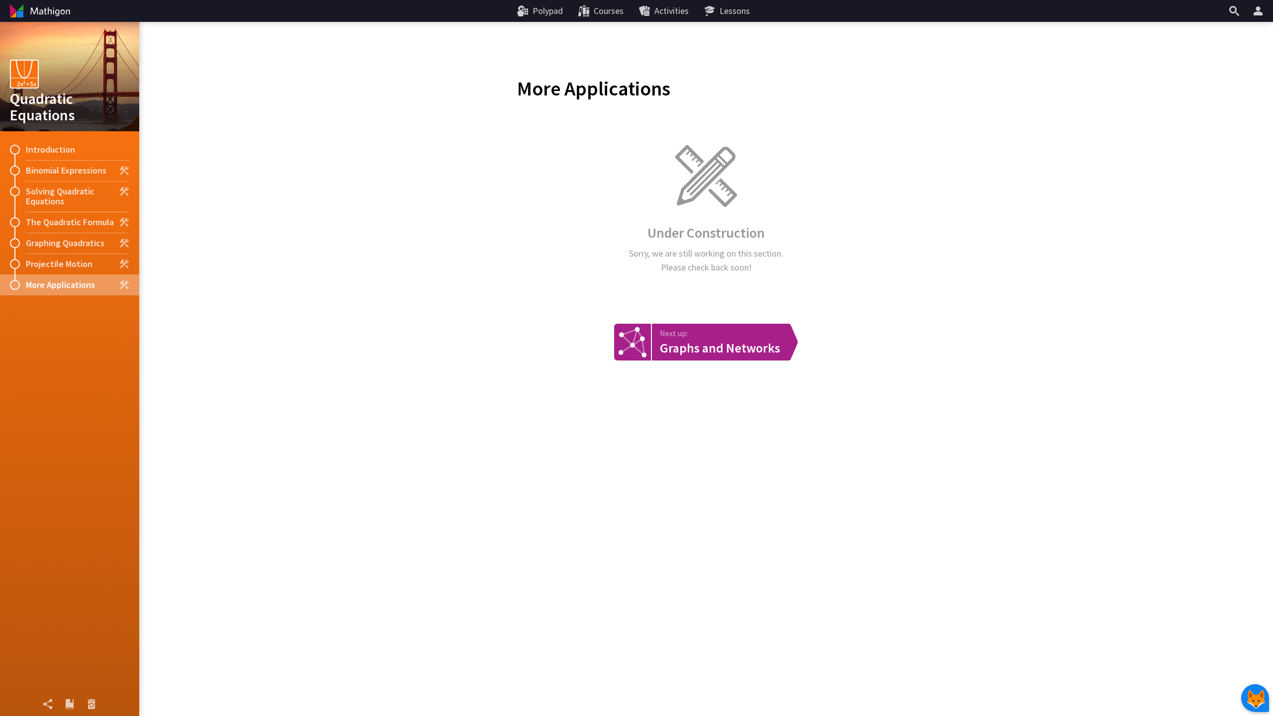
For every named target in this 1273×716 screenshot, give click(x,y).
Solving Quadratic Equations (60, 196)
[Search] (1234, 11)
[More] (1259, 11)
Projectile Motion (59, 263)
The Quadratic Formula (70, 222)
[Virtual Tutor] (1255, 698)
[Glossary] (70, 704)
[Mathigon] (39, 11)
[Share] (48, 704)
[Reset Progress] (91, 704)
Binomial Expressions (66, 170)
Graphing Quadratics (65, 243)
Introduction (50, 149)
